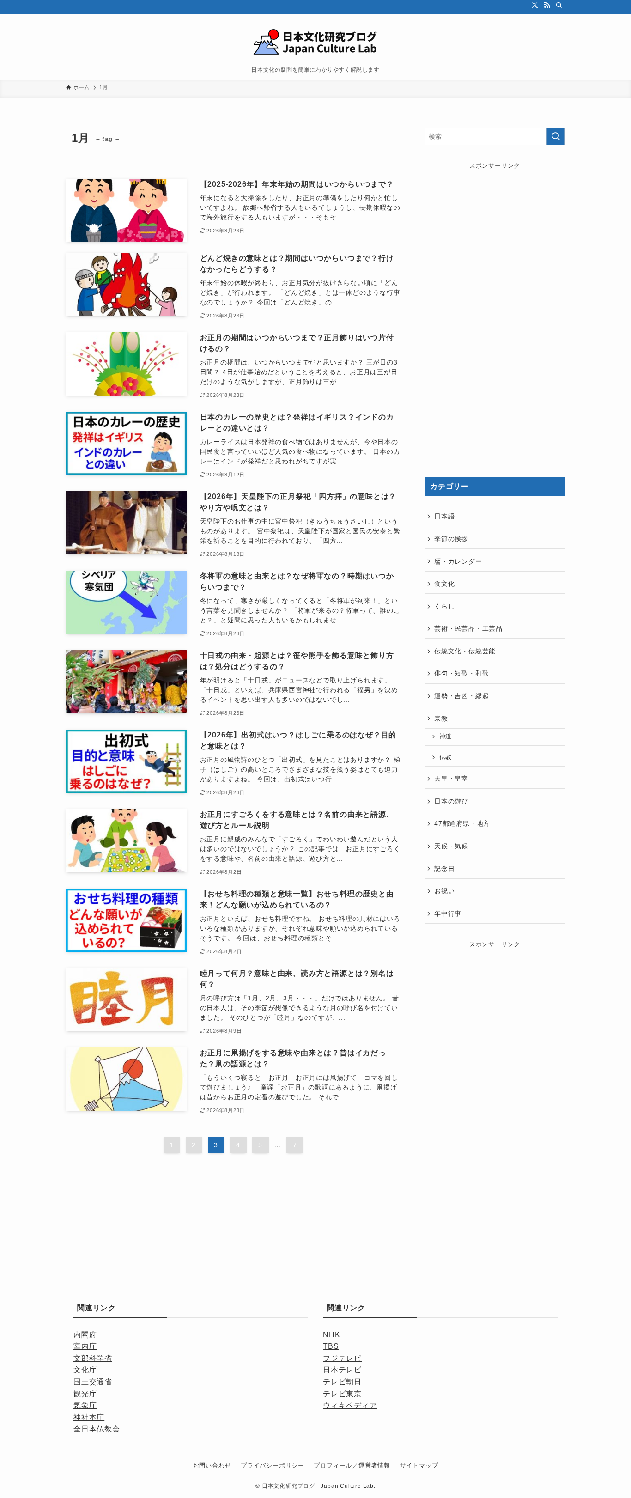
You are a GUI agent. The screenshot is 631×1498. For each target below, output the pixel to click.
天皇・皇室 (451, 778)
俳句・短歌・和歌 (461, 673)
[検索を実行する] (555, 136)
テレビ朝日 (342, 1382)
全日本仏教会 (96, 1429)
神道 (445, 736)
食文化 (444, 583)
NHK (331, 1335)
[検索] (559, 5)
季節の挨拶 (451, 538)
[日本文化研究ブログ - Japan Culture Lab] (315, 42)
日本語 (444, 516)
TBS (331, 1346)
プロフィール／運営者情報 (352, 1465)
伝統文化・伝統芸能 (465, 651)
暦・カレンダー (458, 561)
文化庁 (85, 1370)
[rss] (547, 5)
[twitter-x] (535, 5)
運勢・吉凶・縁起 (461, 696)
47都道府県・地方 (462, 823)
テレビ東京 (342, 1394)
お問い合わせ (212, 1465)
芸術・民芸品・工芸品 (468, 628)
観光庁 (85, 1394)
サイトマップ (419, 1465)
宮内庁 (85, 1346)
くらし (444, 606)
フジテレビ (342, 1358)
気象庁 (85, 1405)
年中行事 (447, 913)
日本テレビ (342, 1370)
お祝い (444, 891)
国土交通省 (92, 1382)
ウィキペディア (350, 1405)
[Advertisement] (494, 315)
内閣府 (85, 1335)
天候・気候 (451, 846)
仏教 (445, 757)
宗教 (441, 718)
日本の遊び (451, 801)
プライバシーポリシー (272, 1465)
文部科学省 (92, 1358)
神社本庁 (88, 1417)
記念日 (444, 868)
